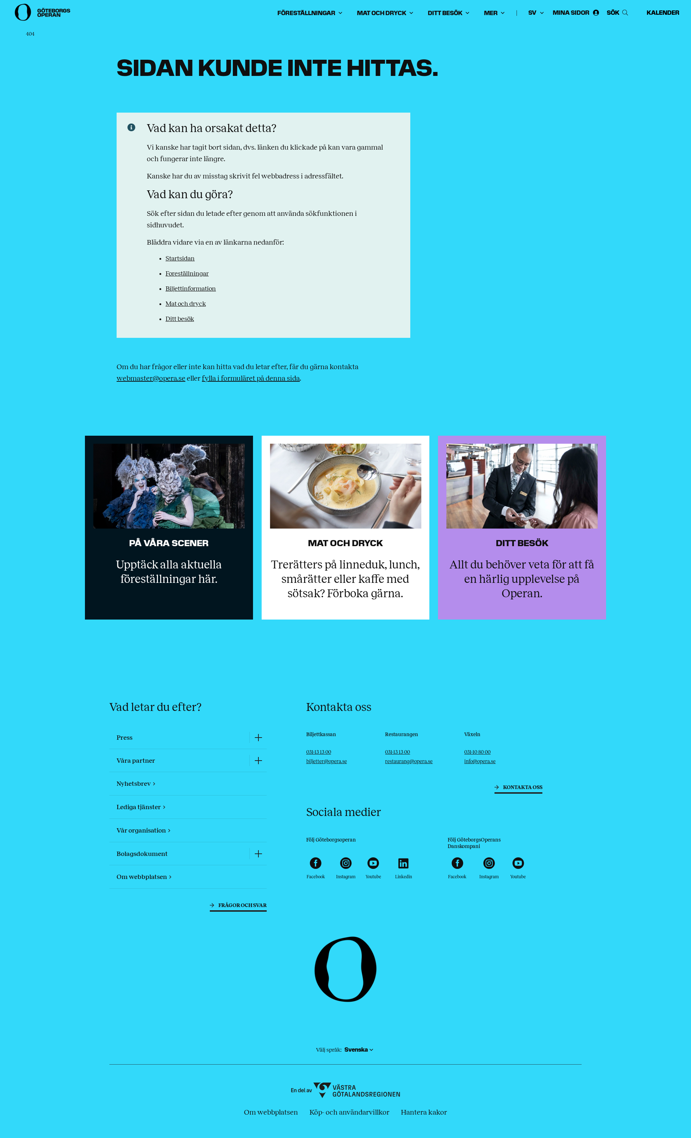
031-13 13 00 (318, 752)
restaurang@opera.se (409, 761)
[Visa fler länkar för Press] (258, 737)
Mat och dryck (186, 303)
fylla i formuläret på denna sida (251, 378)
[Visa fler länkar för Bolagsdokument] (258, 853)
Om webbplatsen (271, 1112)
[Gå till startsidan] (43, 12)
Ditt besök (180, 318)
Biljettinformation (191, 288)
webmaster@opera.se (151, 378)
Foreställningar (187, 273)
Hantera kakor (424, 1112)
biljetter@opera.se (326, 761)
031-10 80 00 (477, 752)
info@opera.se (480, 761)
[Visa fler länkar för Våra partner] (258, 760)
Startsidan (180, 258)
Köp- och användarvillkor (349, 1112)
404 (30, 34)
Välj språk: (329, 1050)
